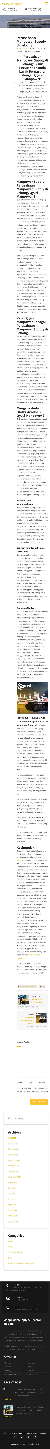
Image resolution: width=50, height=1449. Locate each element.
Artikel (10, 1241)
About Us (8, 1367)
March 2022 (12, 1210)
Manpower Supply (15, 1252)
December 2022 (14, 1160)
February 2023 (13, 1149)
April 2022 (12, 1204)
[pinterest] (35, 1437)
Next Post (27, 1019)
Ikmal (10, 1247)
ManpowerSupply (12, 3)
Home (7, 1363)
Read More (7, 1399)
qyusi (43, 986)
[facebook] (15, 1437)
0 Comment (42, 48)
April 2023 (12, 1138)
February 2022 (13, 1216)
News (10, 1258)
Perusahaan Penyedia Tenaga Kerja (30, 51)
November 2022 (14, 1166)
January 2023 (13, 1154)
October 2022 (13, 1171)
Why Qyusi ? (10, 1370)
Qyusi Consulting (34, 1374)
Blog (29, 1367)
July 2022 (11, 1188)
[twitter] (21, 1437)
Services (31, 1363)
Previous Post (37, 999)
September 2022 (14, 1177)
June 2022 (12, 1193)
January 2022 (13, 1221)
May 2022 (11, 1199)
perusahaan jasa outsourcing (28, 986)
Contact (31, 1370)
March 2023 (12, 1143)
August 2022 (13, 1182)
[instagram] (28, 1437)
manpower (21, 860)
